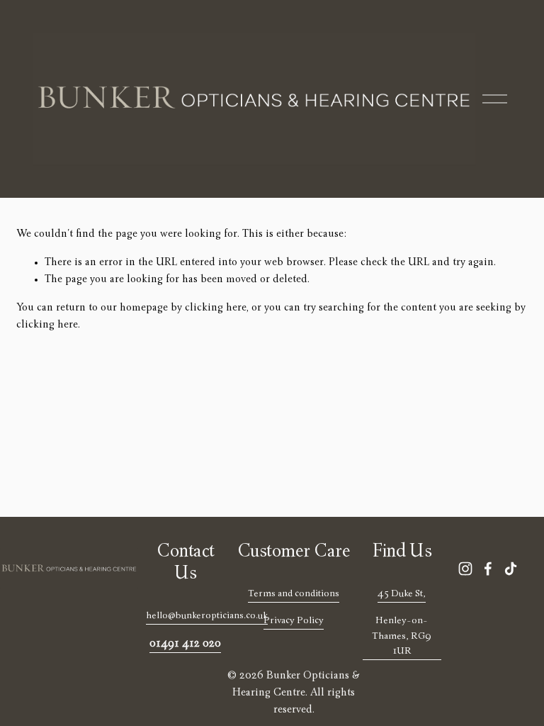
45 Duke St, (402, 594)
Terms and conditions (293, 594)
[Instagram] (465, 569)
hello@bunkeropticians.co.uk (207, 616)
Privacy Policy (294, 621)
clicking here (215, 308)
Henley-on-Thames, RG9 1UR (401, 636)
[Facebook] (488, 569)
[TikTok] (511, 569)
